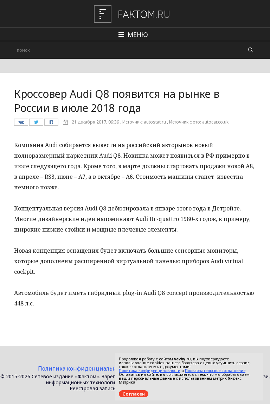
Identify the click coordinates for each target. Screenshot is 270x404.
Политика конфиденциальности (83, 368)
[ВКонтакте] (21, 124)
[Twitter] (36, 124)
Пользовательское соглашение (215, 370)
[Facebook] (51, 124)
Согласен (133, 394)
